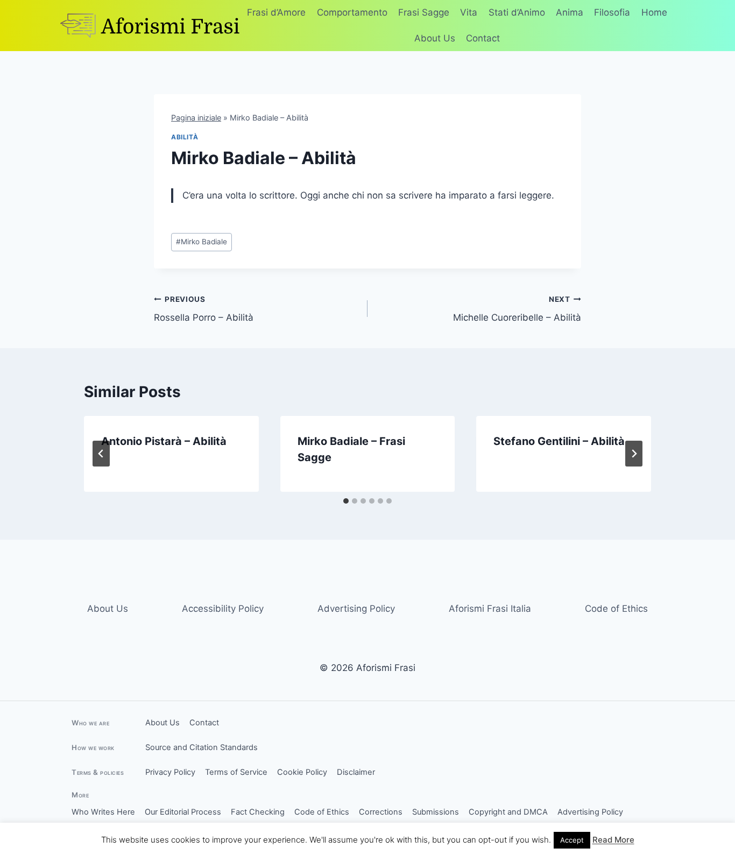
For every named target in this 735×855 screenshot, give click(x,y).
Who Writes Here (103, 812)
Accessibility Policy (223, 608)
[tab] (346, 501)
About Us (434, 38)
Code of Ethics (616, 608)
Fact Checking (258, 812)
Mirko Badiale (201, 241)
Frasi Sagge (423, 12)
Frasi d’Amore (276, 12)
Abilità (184, 137)
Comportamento (352, 12)
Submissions (435, 812)
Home (654, 12)
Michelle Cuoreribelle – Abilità (517, 309)
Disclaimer (356, 772)
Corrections (380, 812)
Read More (613, 840)
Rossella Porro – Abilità (203, 309)
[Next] (633, 454)
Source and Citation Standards (201, 747)
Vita (468, 12)
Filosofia (612, 12)
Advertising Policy (356, 608)
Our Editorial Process (183, 812)
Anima (569, 12)
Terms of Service (236, 772)
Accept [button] (572, 840)
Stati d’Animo (517, 12)
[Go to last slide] (101, 454)
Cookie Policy (302, 772)
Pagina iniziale (196, 117)
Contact (483, 38)
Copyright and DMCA (508, 812)
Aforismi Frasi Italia (490, 608)
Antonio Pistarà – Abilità (164, 441)
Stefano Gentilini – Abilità (559, 441)
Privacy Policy (170, 772)
